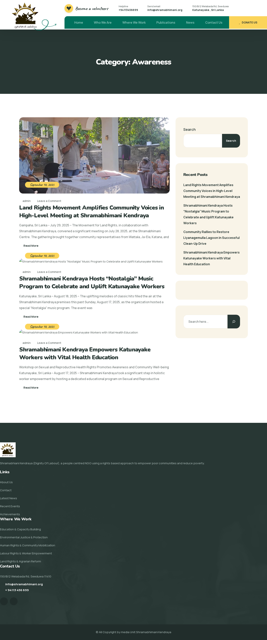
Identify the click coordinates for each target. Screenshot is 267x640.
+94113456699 (128, 10)
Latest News (8, 498)
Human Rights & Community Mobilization (27, 545)
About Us (6, 482)
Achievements (10, 514)
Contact (6, 490)
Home (78, 22)
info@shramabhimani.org (164, 10)
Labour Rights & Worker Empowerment (26, 553)
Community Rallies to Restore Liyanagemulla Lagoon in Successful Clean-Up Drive (211, 238)
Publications (165, 22)
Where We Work (134, 22)
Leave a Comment (49, 201)
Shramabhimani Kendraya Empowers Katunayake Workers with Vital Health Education (85, 353)
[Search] (234, 321)
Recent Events (10, 506)
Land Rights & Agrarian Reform (20, 561)
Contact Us (213, 22)
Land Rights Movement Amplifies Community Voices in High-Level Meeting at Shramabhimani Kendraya (91, 212)
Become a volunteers (91, 8)
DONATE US (249, 22)
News (190, 22)
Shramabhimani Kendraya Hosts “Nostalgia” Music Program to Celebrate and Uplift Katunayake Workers (91, 282)
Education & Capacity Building (20, 529)
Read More (30, 245)
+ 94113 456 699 (17, 590)
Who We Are (103, 22)
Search (189, 129)
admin (26, 201)
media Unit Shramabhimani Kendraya (146, 632)
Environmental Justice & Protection (24, 537)
